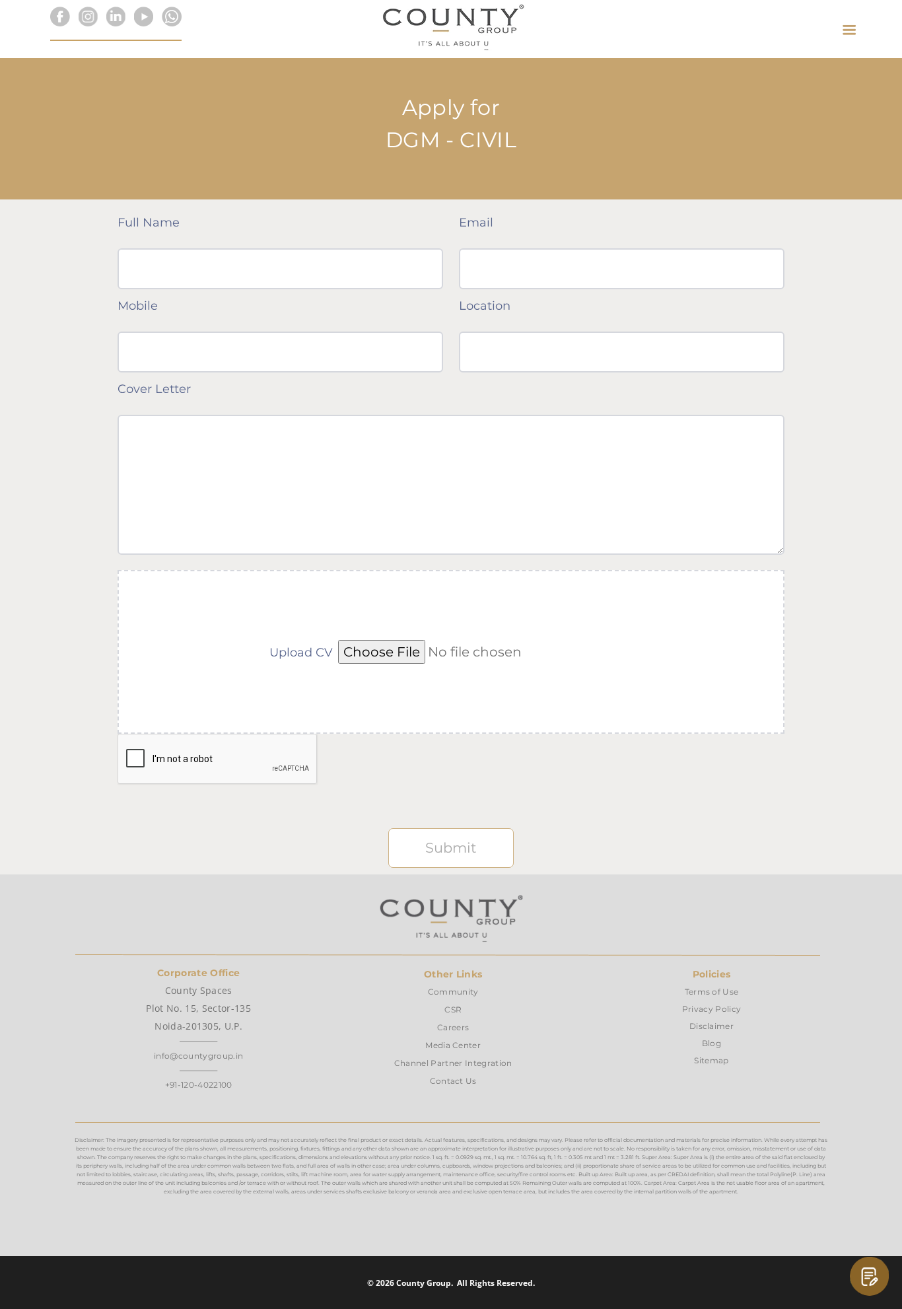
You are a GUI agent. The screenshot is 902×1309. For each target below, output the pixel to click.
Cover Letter (154, 389)
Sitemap (711, 1060)
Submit (451, 847)
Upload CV (301, 652)
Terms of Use (712, 992)
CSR (453, 1009)
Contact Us (453, 1081)
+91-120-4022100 (198, 1085)
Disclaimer (711, 1026)
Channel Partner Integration (453, 1063)
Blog (711, 1043)
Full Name (149, 222)
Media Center (453, 1045)
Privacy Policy (711, 1009)
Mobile (138, 306)
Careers (453, 1027)
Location (484, 306)
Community (453, 992)
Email (476, 222)
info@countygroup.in (198, 1056)
